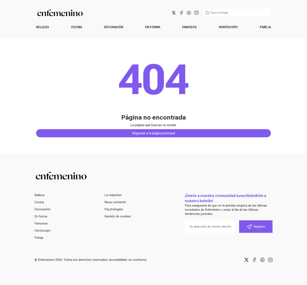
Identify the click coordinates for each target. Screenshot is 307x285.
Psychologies (113, 209)
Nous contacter (115, 202)
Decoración (113, 27)
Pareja (265, 27)
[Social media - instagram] (196, 13)
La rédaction (113, 195)
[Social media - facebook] (181, 13)
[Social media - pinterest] (189, 13)
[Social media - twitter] (174, 13)
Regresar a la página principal (153, 133)
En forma (152, 27)
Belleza (42, 27)
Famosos (189, 27)
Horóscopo (228, 27)
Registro (259, 226)
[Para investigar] (207, 12)
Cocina (76, 27)
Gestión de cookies (117, 216)
